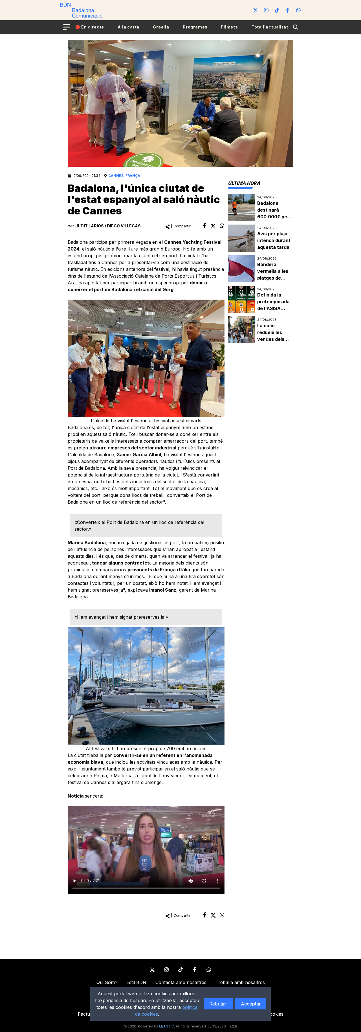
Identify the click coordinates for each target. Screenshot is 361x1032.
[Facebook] (287, 10)
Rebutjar (218, 1004)
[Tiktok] (276, 10)
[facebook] (204, 225)
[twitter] (213, 226)
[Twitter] (255, 10)
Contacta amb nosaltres (180, 982)
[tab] (244, 183)
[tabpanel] (260, 269)
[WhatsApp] (298, 10)
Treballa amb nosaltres (240, 982)
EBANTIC (166, 1026)
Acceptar (251, 1004)
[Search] (295, 27)
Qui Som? (106, 982)
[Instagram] (266, 10)
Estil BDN (136, 982)
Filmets (229, 27)
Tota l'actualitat (270, 27)
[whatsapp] (221, 225)
